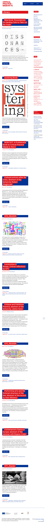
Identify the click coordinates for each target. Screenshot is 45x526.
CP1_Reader (9, 466)
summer (39, 101)
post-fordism (11, 254)
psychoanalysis (5, 381)
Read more (5, 63)
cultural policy (13, 206)
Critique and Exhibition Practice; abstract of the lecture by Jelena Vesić (13, 306)
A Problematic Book (38, 51)
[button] (44, 318)
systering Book (10, 78)
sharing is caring (40, 99)
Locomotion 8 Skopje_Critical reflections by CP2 (14, 266)
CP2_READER (10, 343)
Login (37, 3)
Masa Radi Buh (17, 81)
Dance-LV (36, 116)
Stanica (42, 521)
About (25, 3)
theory (19, 254)
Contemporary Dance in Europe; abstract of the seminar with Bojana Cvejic (14, 432)
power (23, 380)
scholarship (36, 99)
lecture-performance (15, 293)
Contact (32, 3)
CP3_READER (10, 216)
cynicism (3, 293)
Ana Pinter (4, 28)
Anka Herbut (16, 80)
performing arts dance (37, 94)
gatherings (37, 83)
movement (4, 254)
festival (9, 293)
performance (21, 293)
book (9, 68)
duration (18, 253)
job (20, 253)
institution (4, 501)
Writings (7, 291)
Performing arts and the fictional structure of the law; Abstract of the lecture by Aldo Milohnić (14, 394)
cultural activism (38, 74)
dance (15, 253)
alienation (10, 253)
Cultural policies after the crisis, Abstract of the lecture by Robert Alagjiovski (14, 180)
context (9, 206)
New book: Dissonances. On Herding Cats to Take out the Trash (15, 22)
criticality (9, 380)
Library (4, 67)
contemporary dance (22, 168)
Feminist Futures (39, 78)
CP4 (41, 73)
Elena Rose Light (24, 27)
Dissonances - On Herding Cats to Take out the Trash (38, 41)
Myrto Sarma (8, 28)
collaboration (16, 168)
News (7, 67)
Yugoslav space (24, 334)
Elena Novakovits (5, 81)
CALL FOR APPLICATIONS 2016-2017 (38, 127)
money (23, 253)
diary (37, 77)
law (11, 420)
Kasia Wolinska (11, 80)
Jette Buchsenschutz (23, 80)
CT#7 (34, 74)
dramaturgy (20, 456)
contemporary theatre (20, 292)
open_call (37, 89)
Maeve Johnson (11, 81)
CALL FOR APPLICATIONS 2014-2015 (38, 132)
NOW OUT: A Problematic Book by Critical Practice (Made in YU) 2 (14, 144)
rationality (19, 420)
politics (7, 254)
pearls (39, 91)
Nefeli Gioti (19, 27)
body (13, 253)
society (16, 254)
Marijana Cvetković (10, 311)
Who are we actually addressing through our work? (38, 29)
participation (8, 501)
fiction (9, 420)
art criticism (10, 334)
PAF (40, 89)
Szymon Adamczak (13, 27)
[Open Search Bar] (41, 3)
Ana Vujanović (11, 149)
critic (25, 292)
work (21, 254)
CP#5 (11, 68)
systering (6, 133)
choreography (10, 168)
